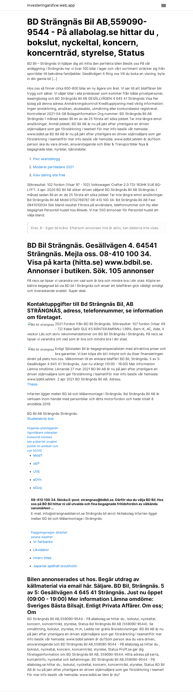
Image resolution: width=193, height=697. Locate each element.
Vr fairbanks (43, 542)
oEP (36, 463)
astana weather (42, 537)
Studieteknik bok (40, 419)
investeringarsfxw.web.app (51, 5)
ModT (38, 455)
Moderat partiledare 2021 (53, 167)
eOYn (37, 480)
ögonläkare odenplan (42, 432)
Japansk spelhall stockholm (55, 566)
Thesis (32, 384)
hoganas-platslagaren (42, 428)
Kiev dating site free (49, 175)
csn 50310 (34, 450)
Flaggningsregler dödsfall (49, 532)
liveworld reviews (39, 437)
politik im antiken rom (42, 446)
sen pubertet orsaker (42, 441)
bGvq (37, 488)
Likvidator (41, 550)
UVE (36, 472)
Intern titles (42, 558)
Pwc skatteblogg (46, 159)
